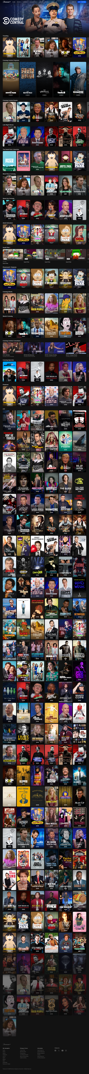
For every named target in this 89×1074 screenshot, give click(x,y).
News (52, 2)
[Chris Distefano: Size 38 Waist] (65, 504)
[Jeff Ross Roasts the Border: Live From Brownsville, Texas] (23, 713)
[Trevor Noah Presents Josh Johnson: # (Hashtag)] (79, 985)
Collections (5, 1054)
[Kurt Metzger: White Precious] (79, 776)
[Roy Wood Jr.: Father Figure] (9, 901)
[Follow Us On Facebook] (55, 1050)
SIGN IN (74, 1)
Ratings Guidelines (41, 1053)
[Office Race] (23, 859)
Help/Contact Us (40, 1050)
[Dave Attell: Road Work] (79, 587)
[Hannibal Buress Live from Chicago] (79, 650)
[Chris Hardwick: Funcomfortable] (79, 504)
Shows (4, 1051)
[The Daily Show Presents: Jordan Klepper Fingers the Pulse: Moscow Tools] (65, 755)
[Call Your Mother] (79, 483)
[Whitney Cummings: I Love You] (79, 1005)
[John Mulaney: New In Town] (51, 734)
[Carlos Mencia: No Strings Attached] (37, 504)
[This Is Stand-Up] (65, 964)
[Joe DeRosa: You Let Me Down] (9, 734)
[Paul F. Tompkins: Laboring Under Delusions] (79, 859)
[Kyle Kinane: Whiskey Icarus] (37, 796)
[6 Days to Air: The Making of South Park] (9, 420)
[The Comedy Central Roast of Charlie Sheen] (79, 525)
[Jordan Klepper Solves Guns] (9, 755)
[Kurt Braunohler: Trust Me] (65, 776)
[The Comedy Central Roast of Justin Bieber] (51, 546)
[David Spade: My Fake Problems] (9, 608)
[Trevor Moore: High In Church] (51, 985)
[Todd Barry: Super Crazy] (9, 985)
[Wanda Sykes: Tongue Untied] (65, 1005)
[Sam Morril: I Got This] (65, 922)
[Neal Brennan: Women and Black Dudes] (37, 838)
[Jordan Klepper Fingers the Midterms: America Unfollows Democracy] (37, 755)
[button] (9, 47)
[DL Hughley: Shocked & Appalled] (9, 587)
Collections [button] (33, 2)
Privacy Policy (22, 1053)
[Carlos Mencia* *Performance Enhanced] (9, 504)
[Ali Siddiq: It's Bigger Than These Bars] (65, 420)
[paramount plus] (7, 2)
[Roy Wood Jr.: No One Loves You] (37, 901)
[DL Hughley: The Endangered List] (23, 587)
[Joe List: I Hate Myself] (23, 734)
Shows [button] (19, 2)
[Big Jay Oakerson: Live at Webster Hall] (79, 462)
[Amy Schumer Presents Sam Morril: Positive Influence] (37, 441)
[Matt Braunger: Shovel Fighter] (9, 817)
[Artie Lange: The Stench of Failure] (23, 462)
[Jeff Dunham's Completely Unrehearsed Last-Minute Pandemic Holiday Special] (37, 692)
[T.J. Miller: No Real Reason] (65, 943)
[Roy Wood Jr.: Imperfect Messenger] (23, 901)
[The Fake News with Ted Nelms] (23, 650)
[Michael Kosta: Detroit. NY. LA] (23, 817)
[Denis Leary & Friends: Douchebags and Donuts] (51, 608)
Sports (4, 1057)
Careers (38, 1054)
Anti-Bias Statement (41, 1057)
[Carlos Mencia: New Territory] (23, 504)
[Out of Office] (37, 859)
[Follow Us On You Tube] (62, 1050)
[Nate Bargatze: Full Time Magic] (9, 838)
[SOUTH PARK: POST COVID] (79, 901)
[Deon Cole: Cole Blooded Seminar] (65, 608)
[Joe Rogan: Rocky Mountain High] (37, 734)
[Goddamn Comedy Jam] (37, 650)
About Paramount (40, 1056)
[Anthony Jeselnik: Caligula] (79, 441)
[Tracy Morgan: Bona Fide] (37, 985)
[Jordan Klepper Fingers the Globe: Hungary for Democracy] (23, 755)
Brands (4, 1059)
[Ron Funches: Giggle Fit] (79, 880)
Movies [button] (25, 2)
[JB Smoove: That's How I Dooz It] (65, 671)
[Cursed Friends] (79, 567)
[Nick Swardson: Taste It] (65, 838)
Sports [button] (47, 2)
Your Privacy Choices (24, 1054)
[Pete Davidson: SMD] (9, 880)
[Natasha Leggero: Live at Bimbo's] (79, 817)
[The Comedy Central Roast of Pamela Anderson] (65, 546)
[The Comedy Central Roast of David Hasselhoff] (9, 546)
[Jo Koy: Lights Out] (79, 713)
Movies (4, 1053)
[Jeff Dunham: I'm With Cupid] (23, 692)
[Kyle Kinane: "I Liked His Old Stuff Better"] (9, 796)
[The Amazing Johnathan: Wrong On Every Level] (79, 420)
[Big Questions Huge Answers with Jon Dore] (9, 483)
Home (13, 2)
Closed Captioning (40, 1051)
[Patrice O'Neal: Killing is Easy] (65, 859)
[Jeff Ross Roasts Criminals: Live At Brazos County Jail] (9, 713)
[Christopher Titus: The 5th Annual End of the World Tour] (9, 525)
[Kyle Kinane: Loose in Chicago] (23, 796)
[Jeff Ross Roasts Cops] (79, 692)
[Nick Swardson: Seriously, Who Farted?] (51, 838)
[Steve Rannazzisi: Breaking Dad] (23, 943)
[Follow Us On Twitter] (59, 1050)
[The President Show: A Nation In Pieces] (37, 880)
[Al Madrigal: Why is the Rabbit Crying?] (51, 420)
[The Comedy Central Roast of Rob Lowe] (79, 546)
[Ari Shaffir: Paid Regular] (9, 462)
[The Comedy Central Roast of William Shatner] (9, 567)
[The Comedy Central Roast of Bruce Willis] (65, 525)
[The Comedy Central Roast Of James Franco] (37, 546)
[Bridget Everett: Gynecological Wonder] (37, 483)
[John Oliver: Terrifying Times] (79, 734)
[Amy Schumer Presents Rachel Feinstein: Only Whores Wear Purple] (23, 441)
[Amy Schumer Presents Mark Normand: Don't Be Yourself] (9, 441)
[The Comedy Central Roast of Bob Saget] (51, 525)
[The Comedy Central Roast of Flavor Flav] (23, 546)
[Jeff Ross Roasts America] (65, 692)
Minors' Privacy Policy (24, 1056)
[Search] (56, 2)
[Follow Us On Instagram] (66, 1050)
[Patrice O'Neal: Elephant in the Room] (51, 859)
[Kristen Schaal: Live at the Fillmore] (37, 776)
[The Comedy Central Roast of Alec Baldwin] (37, 525)
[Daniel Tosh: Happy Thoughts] (65, 587)
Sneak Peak (5, 1062)
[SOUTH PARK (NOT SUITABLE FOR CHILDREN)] (37, 922)
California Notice (23, 1057)
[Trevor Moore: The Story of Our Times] (65, 985)
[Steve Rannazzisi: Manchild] (37, 943)
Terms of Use (22, 1050)
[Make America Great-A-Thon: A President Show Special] (65, 796)
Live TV (41, 2)
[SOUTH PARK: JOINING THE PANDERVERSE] (23, 922)
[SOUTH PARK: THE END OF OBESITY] (51, 922)
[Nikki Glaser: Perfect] (79, 838)
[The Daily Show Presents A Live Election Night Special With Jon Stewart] (37, 587)
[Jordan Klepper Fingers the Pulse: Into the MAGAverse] (51, 755)
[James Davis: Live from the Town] (79, 671)
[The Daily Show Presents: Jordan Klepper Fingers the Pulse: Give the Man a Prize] (37, 964)
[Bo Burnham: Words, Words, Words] (23, 483)
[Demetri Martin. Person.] (23, 608)
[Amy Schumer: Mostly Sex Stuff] (51, 441)
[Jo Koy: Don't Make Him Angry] (65, 713)
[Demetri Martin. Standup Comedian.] (37, 608)
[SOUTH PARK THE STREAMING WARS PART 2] (9, 922)
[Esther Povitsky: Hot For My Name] (65, 629)
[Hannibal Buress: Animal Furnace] (65, 650)
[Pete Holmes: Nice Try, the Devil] (23, 880)
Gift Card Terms (23, 1051)
